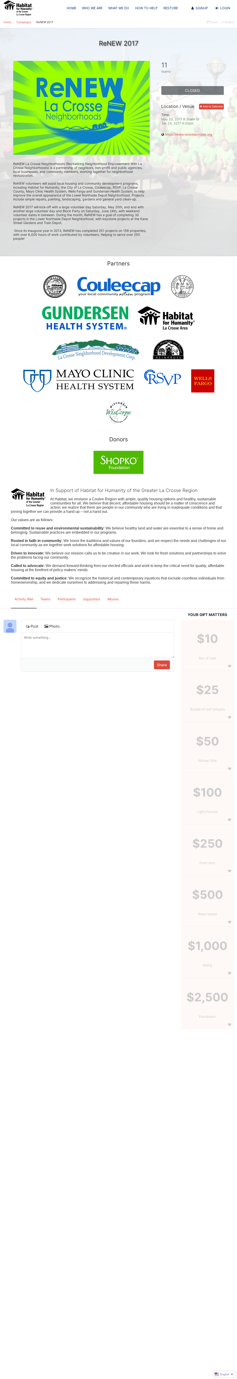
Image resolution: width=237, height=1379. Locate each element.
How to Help (146, 8)
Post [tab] (34, 626)
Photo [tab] (54, 626)
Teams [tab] (45, 599)
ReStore (170, 8)
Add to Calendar (212, 106)
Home (71, 8)
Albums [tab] (112, 599)
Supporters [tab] (91, 599)
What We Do (118, 8)
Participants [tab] (67, 599)
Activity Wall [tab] (24, 599)
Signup (202, 8)
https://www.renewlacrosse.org (188, 134)
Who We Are (92, 8)
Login (225, 8)
